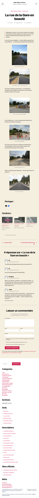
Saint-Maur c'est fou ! (19, 2)
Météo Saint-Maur (7, 418)
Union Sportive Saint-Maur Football (11, 462)
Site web (6, 333)
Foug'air (5, 452)
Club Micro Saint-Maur (8, 445)
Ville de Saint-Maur (7, 474)
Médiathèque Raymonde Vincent (10, 470)
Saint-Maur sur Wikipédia (9, 472)
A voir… (3, 372)
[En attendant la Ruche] (31, 220)
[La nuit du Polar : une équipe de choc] (7, 220)
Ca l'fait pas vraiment (6, 375)
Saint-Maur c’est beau (8, 420)
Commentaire (7, 318)
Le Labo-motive (7, 415)
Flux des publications (6, 484)
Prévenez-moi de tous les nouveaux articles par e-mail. (15, 344)
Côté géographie (5, 380)
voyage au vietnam (7, 423)
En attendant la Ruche (31, 223)
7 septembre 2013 (18, 22)
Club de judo (6, 438)
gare (9, 235)
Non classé (4, 387)
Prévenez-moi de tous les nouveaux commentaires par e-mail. (16, 342)
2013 (7, 235)
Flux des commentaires (7, 485)
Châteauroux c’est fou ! (8, 413)
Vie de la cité (25, 11)
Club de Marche (7, 440)
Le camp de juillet (6, 386)
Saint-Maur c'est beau (16, 11)
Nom (6, 328)
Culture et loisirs (5, 381)
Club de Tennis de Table (8, 443)
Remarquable (5, 389)
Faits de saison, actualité (7, 383)
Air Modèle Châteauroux (9, 431)
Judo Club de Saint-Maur (9, 454)
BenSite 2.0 (6, 411)
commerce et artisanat (7, 378)
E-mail (21, 328)
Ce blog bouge (5, 377)
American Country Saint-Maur (10, 433)
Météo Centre (6, 457)
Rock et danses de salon (9, 459)
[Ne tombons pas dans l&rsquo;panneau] (19, 220)
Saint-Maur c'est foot (6, 392)
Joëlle (11, 22)
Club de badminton (7, 435)
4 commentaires (28, 22)
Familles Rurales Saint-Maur (9, 450)
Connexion (4, 482)
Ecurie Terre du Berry (8, 447)
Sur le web (4, 393)
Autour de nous (5, 374)
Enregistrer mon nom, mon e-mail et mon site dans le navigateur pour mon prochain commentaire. (20, 339)
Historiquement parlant (7, 384)
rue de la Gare (13, 235)
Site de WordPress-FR (7, 487)
